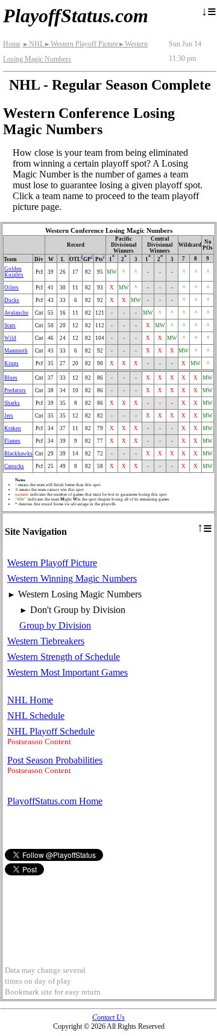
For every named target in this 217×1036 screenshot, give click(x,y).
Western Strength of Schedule (63, 657)
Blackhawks (18, 454)
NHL (33, 44)
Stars (10, 325)
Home (11, 44)
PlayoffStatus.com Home (54, 801)
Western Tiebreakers (45, 641)
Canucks (14, 466)
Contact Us (108, 1017)
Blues (10, 378)
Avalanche (16, 313)
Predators (15, 390)
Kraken (12, 428)
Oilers (11, 288)
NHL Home (30, 700)
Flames (12, 441)
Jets (8, 416)
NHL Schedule (35, 716)
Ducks (11, 300)
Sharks (12, 403)
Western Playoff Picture (81, 44)
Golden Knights (14, 272)
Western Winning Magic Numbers (72, 578)
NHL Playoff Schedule (51, 731)
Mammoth (16, 351)
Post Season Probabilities (54, 760)
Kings (11, 363)
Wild (10, 338)
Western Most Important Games (67, 672)
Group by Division (55, 625)
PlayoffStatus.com (75, 15)
